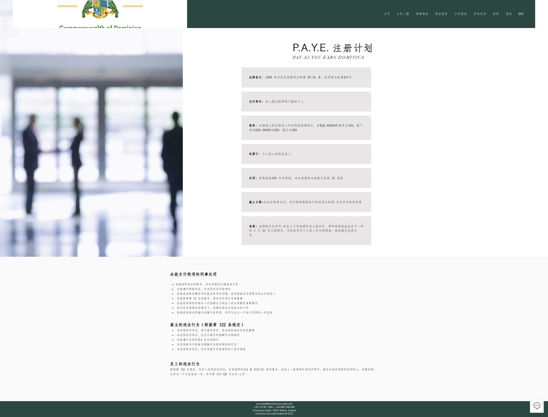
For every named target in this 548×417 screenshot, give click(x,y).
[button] (402, 14)
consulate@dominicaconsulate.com (274, 403)
